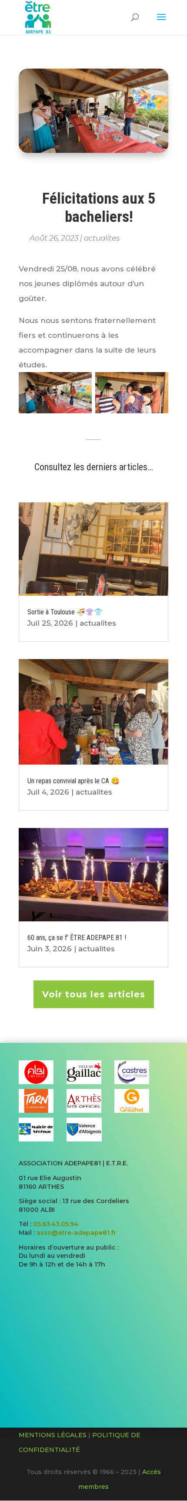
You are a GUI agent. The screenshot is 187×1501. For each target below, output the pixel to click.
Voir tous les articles (93, 994)
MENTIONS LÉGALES (53, 1435)
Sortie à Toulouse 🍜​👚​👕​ (65, 612)
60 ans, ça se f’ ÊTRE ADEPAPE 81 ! (76, 938)
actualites (102, 238)
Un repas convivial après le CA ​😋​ (73, 781)
